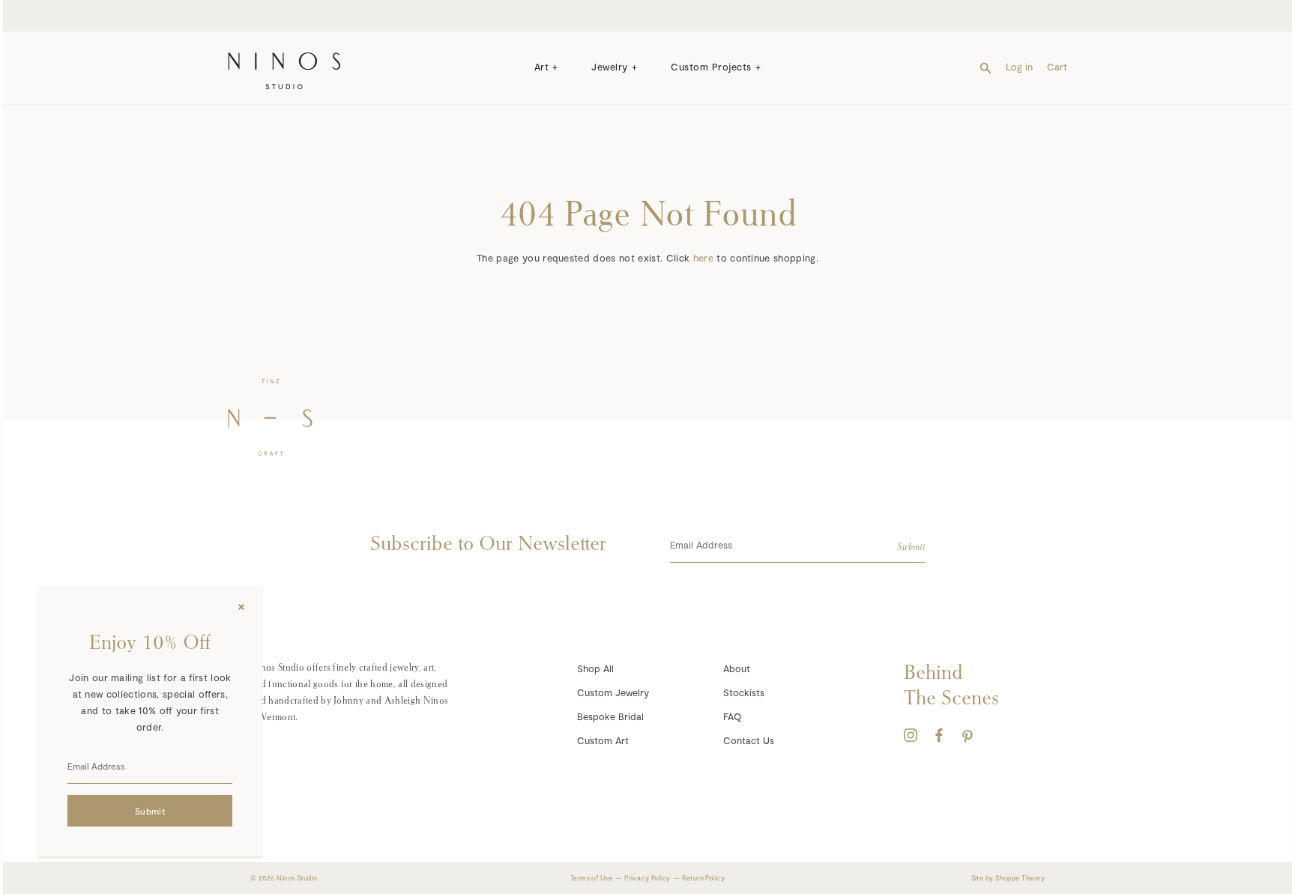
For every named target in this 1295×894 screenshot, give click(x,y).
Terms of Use (591, 878)
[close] (241, 607)
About (736, 668)
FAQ (732, 716)
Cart (1057, 67)
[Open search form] (985, 67)
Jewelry (609, 67)
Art (541, 67)
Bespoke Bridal (610, 716)
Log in (1019, 67)
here (703, 258)
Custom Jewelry (613, 692)
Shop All (595, 668)
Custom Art (603, 740)
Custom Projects (711, 67)
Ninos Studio (297, 878)
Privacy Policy (647, 878)
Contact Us (748, 740)
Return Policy (703, 878)
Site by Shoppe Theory (1008, 878)
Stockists (743, 692)
